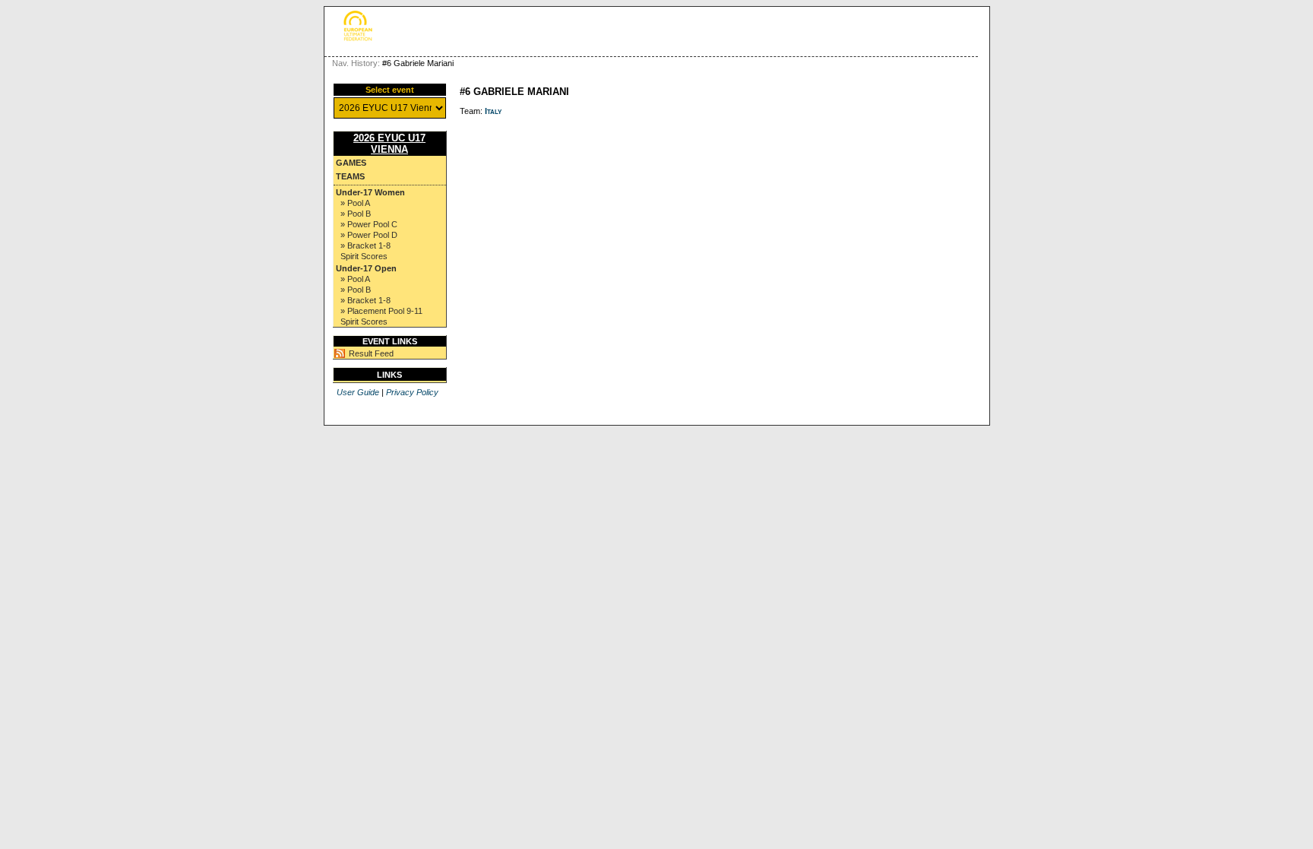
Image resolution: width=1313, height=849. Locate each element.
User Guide (358, 392)
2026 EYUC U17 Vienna (389, 143)
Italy (493, 111)
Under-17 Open (366, 268)
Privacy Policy (412, 392)
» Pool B (355, 213)
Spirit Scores (364, 256)
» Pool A (355, 202)
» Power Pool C (368, 224)
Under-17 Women (370, 192)
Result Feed (371, 353)
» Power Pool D (368, 234)
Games (351, 162)
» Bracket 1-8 (365, 245)
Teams (350, 176)
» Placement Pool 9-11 (381, 310)
